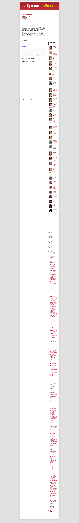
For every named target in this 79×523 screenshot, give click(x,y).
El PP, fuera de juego (53, 362)
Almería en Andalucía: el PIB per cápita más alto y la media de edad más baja (53, 153)
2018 (50, 243)
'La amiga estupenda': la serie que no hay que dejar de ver (55, 58)
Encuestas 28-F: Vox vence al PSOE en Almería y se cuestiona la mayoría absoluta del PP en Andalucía (53, 170)
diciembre (51, 252)
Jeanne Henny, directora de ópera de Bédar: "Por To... (53, 480)
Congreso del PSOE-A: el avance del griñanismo (53, 417)
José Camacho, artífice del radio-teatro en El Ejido (53, 284)
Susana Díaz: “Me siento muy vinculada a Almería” (54, 74)
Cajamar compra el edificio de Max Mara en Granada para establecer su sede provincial (53, 53)
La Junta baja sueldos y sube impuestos (53, 402)
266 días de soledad (53, 316)
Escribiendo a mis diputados (52, 415)
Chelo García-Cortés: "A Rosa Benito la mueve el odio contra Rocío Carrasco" (53, 105)
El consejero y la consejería (52, 468)
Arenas (51, 449)
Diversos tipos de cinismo (53, 329)
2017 (50, 245)
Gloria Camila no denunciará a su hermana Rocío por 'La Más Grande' (55, 90)
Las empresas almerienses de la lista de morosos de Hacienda (55, 187)
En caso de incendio (52, 266)
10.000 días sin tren (52, 340)
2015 (50, 247)
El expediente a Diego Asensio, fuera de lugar (53, 394)
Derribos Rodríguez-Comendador (53, 268)
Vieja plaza (51, 445)
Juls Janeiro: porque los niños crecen (54, 110)
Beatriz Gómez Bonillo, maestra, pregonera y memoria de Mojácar (53, 69)
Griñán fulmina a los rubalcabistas (53, 492)
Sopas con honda (27, 14)
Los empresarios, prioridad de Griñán (53, 451)
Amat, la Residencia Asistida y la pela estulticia (53, 289)
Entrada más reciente (25, 98)
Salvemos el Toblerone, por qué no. (53, 457)
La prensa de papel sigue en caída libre (53, 299)
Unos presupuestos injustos (52, 319)
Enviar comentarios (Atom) (29, 99)
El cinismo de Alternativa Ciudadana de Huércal (53, 333)
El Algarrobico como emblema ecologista (53, 270)
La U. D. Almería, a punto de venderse (53, 368)
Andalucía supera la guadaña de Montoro (53, 378)
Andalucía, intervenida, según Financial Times (53, 409)
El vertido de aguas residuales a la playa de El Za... (53, 352)
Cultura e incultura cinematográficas (53, 265)
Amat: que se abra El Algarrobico (53, 386)
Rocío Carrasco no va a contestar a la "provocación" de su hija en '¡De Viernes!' (53, 164)
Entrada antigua (43, 98)
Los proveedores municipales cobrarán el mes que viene (53, 392)
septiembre (51, 256)
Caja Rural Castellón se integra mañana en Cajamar (53, 460)
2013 (50, 250)
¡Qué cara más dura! (53, 432)
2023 (50, 237)
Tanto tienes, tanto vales (53, 350)
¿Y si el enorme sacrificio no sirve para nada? (53, 344)
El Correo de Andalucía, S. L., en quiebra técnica (55, 192)
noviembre (51, 253)
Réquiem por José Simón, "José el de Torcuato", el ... (53, 483)
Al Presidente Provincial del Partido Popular (53, 335)
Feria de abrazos (54, 77)
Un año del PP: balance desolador (53, 436)
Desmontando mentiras (53, 427)
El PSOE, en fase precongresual (52, 323)
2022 (50, 238)
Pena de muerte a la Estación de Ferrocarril (53, 274)
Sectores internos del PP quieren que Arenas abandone (53, 489)
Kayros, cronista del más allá (54, 201)
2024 (50, 236)
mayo (51, 261)
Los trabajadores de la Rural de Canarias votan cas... (53, 313)
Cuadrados (51, 462)
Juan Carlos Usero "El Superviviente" (53, 291)
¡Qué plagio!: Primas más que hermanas (53, 440)
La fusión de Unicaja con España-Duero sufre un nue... (53, 342)
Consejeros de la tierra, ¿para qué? (53, 466)
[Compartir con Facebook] (37, 55)
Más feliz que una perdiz (53, 407)
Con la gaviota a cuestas (53, 420)
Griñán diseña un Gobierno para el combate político (53, 496)
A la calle (51, 458)
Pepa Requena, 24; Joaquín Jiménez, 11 (53, 327)
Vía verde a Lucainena (53, 448)
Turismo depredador (53, 476)
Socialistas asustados (53, 376)
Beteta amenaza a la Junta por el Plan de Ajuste (53, 279)
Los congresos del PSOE (53, 315)
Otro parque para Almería (53, 426)
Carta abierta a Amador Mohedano (55, 127)
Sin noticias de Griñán (53, 501)
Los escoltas (51, 455)
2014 (50, 248)
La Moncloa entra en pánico (55, 196)
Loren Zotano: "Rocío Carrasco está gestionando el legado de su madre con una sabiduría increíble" (53, 147)
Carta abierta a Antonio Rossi (55, 136)
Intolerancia (51, 374)
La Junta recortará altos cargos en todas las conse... (53, 443)
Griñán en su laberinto (53, 485)
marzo (51, 506)
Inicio (34, 98)
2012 (50, 251)
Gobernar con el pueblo (53, 317)
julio (50, 258)
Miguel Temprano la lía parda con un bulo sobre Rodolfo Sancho (53, 120)
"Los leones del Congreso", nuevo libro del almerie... (53, 310)
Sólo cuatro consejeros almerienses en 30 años (53, 498)
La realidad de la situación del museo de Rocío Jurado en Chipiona (55, 95)
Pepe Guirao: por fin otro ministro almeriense (54, 205)
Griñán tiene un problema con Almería (53, 411)
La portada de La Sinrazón (53, 441)
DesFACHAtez (52, 438)
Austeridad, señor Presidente (52, 413)
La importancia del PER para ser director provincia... (53, 384)
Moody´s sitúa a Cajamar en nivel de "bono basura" (53, 370)
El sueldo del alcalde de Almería (54, 182)
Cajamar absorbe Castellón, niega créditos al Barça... (53, 434)
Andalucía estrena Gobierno (52, 503)
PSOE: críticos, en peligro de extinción (53, 304)
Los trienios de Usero (53, 452)
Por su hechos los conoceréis (52, 308)
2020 (50, 241)
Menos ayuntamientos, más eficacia (53, 348)
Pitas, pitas (51, 375)
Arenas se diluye (52, 469)
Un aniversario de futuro (53, 302)
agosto (51, 257)
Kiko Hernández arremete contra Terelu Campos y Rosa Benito (55, 100)
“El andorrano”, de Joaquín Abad (55, 177)
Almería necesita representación (52, 473)
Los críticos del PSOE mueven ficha (53, 356)
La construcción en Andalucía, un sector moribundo (53, 338)
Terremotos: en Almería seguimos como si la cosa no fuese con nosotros (53, 63)
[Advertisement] (33, 90)
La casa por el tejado (53, 475)
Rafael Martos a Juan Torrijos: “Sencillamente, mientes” (55, 210)
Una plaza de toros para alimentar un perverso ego (53, 331)
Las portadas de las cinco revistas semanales (55, 47)
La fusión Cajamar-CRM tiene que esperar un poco (53, 396)
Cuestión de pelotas (53, 425)
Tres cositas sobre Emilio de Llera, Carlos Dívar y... (53, 306)
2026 (50, 233)
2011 (50, 510)
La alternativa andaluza (53, 398)
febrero (51, 507)
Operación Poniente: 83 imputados (53, 296)
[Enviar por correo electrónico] (34, 55)
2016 (50, 246)
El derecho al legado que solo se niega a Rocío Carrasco (55, 141)
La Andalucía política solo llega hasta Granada (54, 82)
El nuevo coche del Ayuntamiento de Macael (53, 276)
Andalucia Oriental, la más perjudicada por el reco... (53, 381)
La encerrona (52, 389)
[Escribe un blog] (35, 55)
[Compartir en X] (36, 55)
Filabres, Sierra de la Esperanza (53, 429)
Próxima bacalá (52, 354)
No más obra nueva (52, 357)
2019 (50, 242)
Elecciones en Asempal (53, 500)
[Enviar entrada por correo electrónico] (33, 55)
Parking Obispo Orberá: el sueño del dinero (53, 471)
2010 (50, 511)
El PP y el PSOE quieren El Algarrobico (53, 263)
